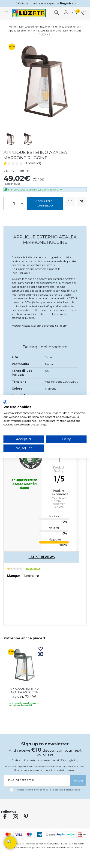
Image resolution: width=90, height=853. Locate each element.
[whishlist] (83, 13)
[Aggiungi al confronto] (82, 201)
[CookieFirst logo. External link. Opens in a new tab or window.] (5, 402)
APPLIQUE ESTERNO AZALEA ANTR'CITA (24, 690)
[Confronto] (40, 654)
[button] (10, 842)
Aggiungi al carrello (44, 203)
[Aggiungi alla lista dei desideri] (70, 201)
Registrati (68, 3)
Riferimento (11, 171)
